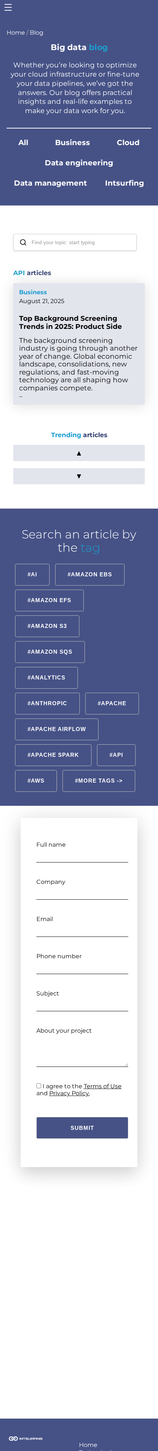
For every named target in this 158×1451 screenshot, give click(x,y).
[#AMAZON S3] (47, 616)
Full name (51, 844)
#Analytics (46, 677)
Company (50, 881)
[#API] (116, 745)
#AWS (36, 780)
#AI (32, 574)
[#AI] (32, 564)
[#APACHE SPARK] (53, 745)
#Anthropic (47, 703)
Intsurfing (124, 183)
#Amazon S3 (47, 626)
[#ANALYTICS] (46, 667)
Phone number (59, 956)
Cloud (128, 142)
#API (116, 755)
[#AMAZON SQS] (50, 642)
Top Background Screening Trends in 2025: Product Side (70, 322)
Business (72, 142)
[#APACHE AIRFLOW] (57, 719)
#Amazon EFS (49, 600)
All (23, 142)
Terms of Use (103, 1086)
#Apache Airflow (57, 729)
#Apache (112, 703)
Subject (47, 993)
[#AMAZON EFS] (49, 590)
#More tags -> (99, 780)
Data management (50, 183)
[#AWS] (36, 770)
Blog (36, 32)
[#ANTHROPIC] (47, 693)
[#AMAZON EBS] (90, 564)
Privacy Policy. (69, 1093)
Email (44, 919)
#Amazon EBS (90, 574)
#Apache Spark (53, 755)
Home (16, 32)
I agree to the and (79, 1089)
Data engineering (79, 162)
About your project (64, 1030)
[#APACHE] (112, 693)
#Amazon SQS (50, 652)
